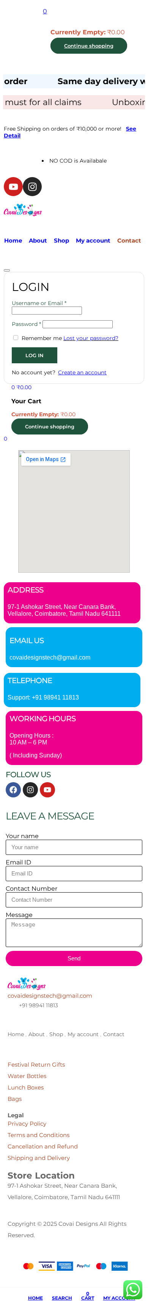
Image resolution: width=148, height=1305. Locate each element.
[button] (45, 11)
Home (13, 240)
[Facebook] (13, 789)
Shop (61, 240)
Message (19, 914)
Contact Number (31, 888)
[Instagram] (32, 186)
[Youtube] (13, 186)
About (38, 240)
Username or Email (39, 303)
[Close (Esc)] (7, 270)
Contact (129, 240)
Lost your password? (90, 338)
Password (26, 324)
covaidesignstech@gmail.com (49, 657)
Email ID (18, 862)
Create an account (82, 372)
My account (93, 240)
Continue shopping (88, 46)
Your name (22, 836)
